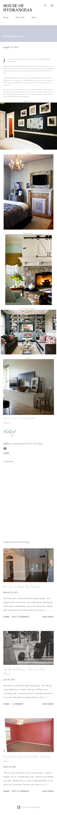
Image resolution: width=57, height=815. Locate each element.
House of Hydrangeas (17, 7)
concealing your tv (21, 443)
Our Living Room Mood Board (21, 586)
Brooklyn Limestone (17, 418)
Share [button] (6, 453)
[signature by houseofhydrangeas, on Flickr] (10, 436)
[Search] (45, 5)
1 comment (18, 704)
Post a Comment (20, 616)
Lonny (10, 418)
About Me (20, 17)
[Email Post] (5, 449)
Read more (48, 616)
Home (6, 17)
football (38, 443)
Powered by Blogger (30, 807)
